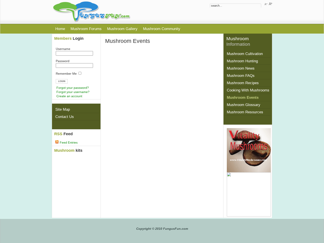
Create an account (69, 96)
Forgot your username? (72, 92)
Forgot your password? (72, 87)
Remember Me (67, 73)
